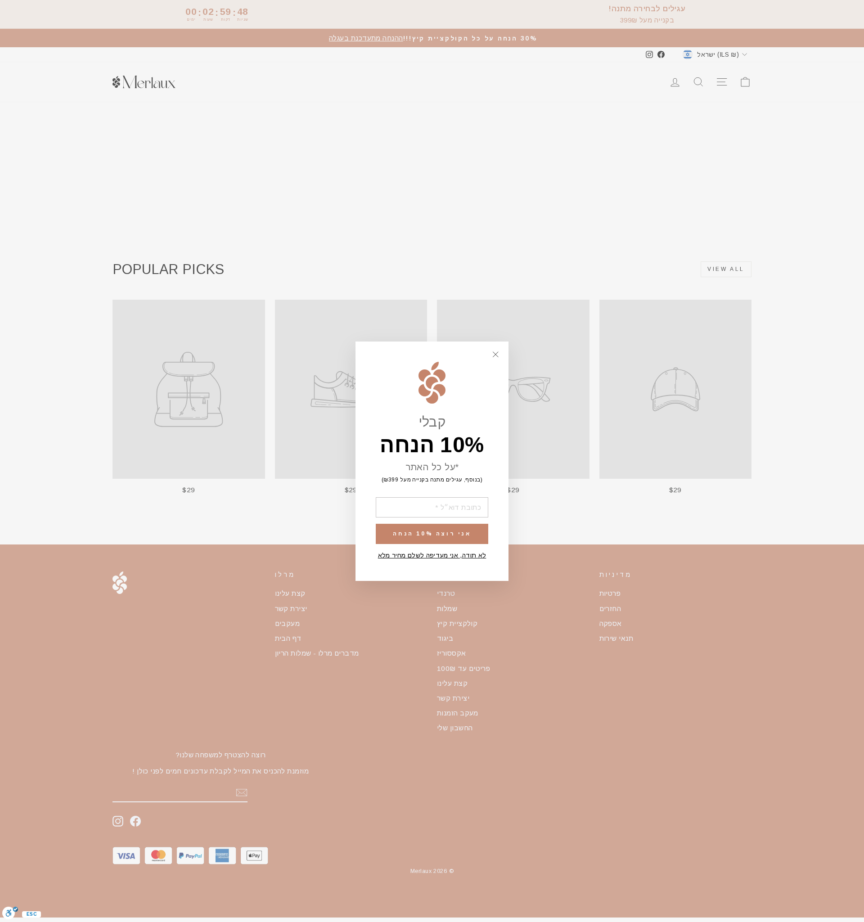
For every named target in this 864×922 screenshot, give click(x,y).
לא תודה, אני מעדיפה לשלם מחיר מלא (432, 554)
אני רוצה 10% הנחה (432, 533)
